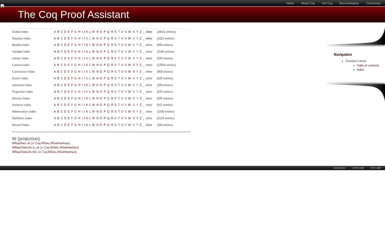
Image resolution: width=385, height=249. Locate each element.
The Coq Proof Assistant (73, 14)
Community (373, 3)
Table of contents (368, 65)
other (149, 31)
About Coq (308, 3)
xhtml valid (358, 168)
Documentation (349, 3)
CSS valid (375, 168)
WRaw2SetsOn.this (24, 152)
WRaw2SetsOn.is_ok (25, 147)
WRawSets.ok (21, 143)
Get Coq (327, 3)
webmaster (340, 168)
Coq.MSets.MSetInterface (52, 143)
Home (290, 3)
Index (360, 69)
